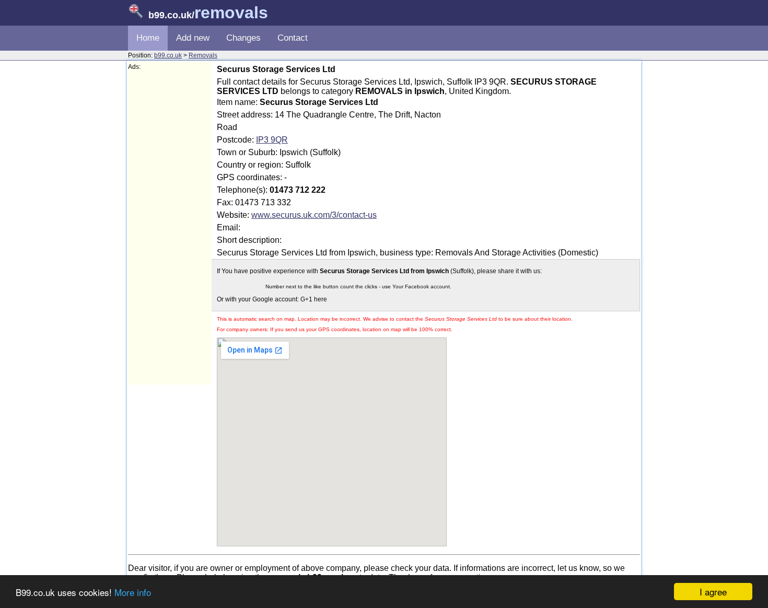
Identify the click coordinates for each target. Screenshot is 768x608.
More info (132, 592)
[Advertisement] (170, 227)
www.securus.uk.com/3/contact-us (314, 215)
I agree (713, 591)
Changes (243, 38)
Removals (203, 55)
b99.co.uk (168, 55)
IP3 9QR (272, 139)
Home (147, 38)
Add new (193, 38)
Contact (292, 38)
